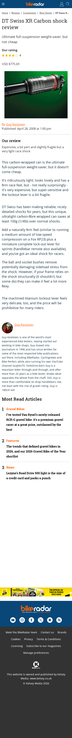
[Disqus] (36, 537)
